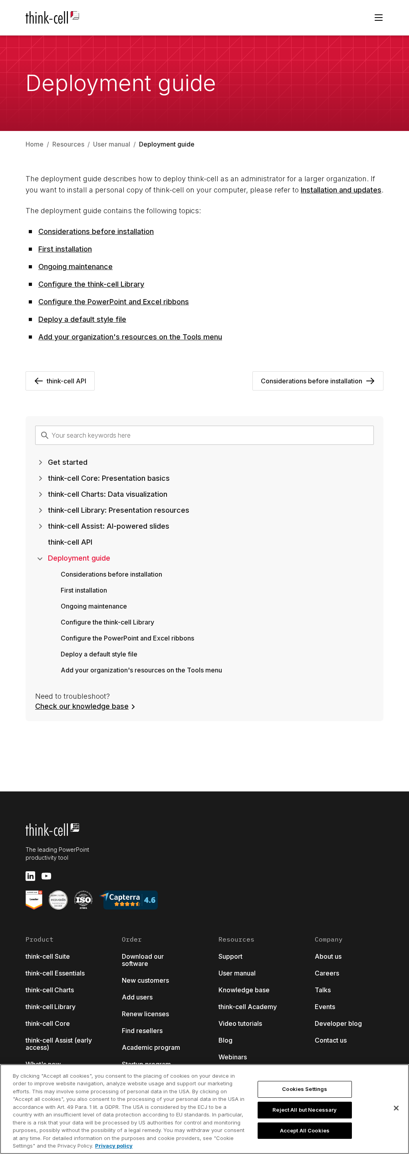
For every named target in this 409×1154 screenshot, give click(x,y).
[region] (204, 1109)
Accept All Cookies (305, 1130)
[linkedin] (30, 876)
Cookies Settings (304, 1089)
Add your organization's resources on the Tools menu (130, 337)
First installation (65, 249)
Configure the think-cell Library (91, 284)
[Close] (396, 1108)
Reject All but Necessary (304, 1109)
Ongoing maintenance (75, 266)
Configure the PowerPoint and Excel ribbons (113, 301)
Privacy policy (114, 1145)
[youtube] (46, 876)
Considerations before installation (96, 231)
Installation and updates (341, 190)
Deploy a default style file (82, 319)
